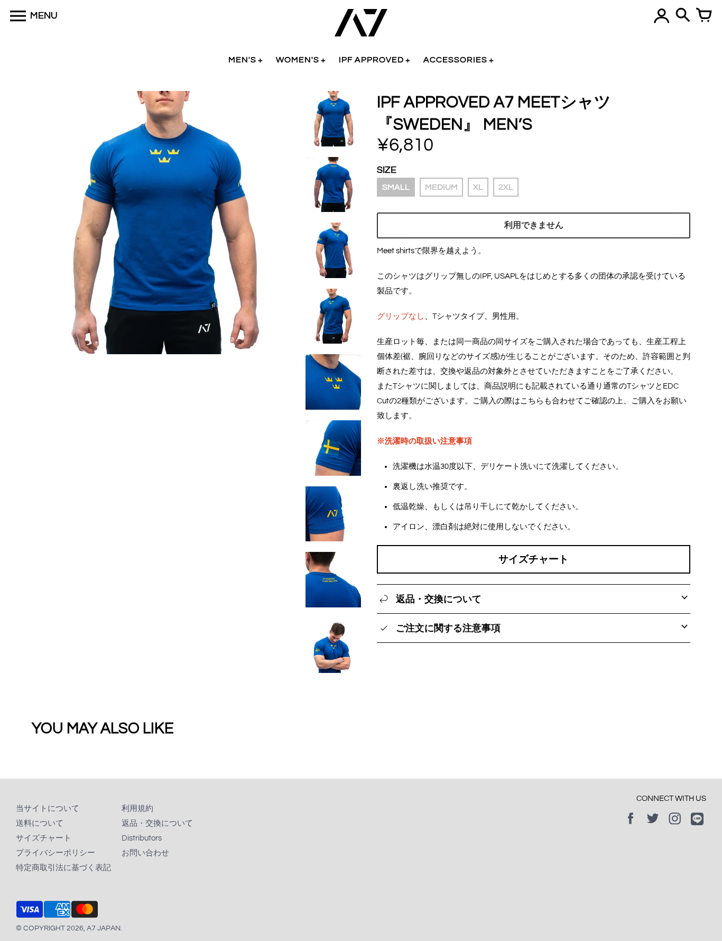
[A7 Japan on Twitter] (653, 826)
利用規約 (137, 809)
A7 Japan (104, 928)
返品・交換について (157, 823)
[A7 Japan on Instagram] (675, 826)
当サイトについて (47, 809)
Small (396, 187)
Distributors (142, 838)
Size (386, 170)
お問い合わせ (145, 853)
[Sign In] (662, 16)
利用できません (533, 225)
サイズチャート (533, 559)
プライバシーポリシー (55, 853)
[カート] (704, 16)
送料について (39, 823)
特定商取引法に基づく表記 (63, 868)
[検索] (683, 16)
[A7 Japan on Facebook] (631, 826)
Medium (441, 187)
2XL (505, 187)
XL (478, 187)
